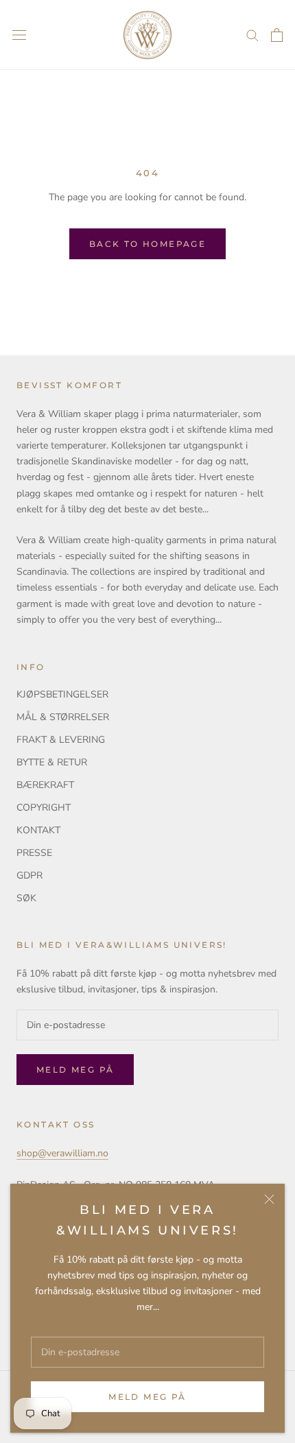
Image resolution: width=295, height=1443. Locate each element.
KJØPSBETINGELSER (62, 694)
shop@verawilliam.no (62, 1153)
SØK (26, 898)
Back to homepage (147, 244)
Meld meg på (147, 1397)
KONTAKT (38, 830)
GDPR (29, 875)
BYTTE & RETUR (51, 762)
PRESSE (34, 852)
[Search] (252, 34)
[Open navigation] (19, 35)
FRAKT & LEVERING (60, 739)
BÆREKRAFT (45, 784)
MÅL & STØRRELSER (62, 717)
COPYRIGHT (43, 807)
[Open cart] (277, 35)
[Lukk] (269, 1199)
